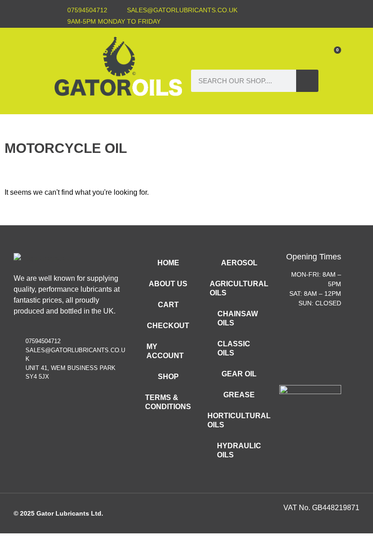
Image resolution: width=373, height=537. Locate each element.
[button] (253, 51)
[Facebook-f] (310, 16)
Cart (168, 305)
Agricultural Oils (239, 288)
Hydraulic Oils (239, 450)
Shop (168, 376)
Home (168, 263)
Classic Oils (233, 348)
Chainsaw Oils (237, 318)
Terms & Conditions (168, 402)
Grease (239, 395)
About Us (168, 284)
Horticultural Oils (239, 420)
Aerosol (239, 263)
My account (165, 351)
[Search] (307, 81)
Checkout (168, 325)
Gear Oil (239, 374)
